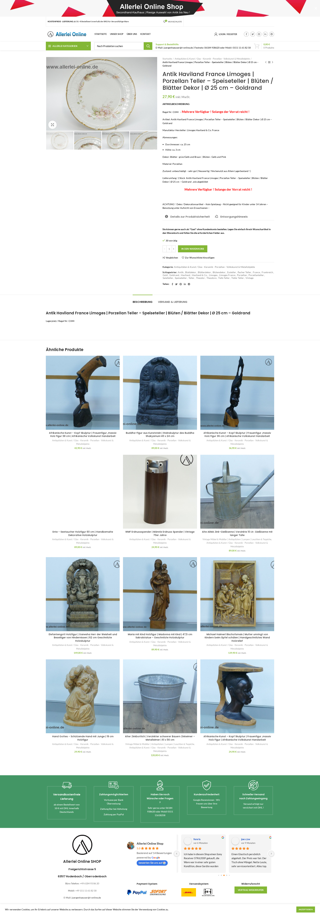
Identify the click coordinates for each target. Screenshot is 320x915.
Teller (191, 278)
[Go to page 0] (218, 875)
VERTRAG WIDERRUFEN (251, 890)
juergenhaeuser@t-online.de (86, 897)
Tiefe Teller (224, 278)
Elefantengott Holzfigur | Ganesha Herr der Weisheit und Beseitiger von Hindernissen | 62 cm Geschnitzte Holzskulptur (83, 638)
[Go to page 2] (224, 875)
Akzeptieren (306, 909)
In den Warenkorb (192, 248)
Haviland (185, 275)
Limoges (213, 275)
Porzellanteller (256, 275)
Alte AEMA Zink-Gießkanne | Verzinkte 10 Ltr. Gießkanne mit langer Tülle (237, 533)
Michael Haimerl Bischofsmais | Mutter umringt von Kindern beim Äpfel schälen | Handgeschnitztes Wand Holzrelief (237, 638)
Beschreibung (142, 302)
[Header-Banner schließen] (316, 8)
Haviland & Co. (199, 275)
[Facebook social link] (246, 34)
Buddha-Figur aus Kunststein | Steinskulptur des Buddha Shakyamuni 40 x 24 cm (160, 434)
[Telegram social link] (271, 34)
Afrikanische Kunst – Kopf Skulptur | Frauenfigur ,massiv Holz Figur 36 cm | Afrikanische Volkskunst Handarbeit (237, 434)
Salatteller (168, 278)
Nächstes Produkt (272, 62)
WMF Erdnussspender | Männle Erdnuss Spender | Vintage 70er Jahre (159, 533)
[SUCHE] (148, 46)
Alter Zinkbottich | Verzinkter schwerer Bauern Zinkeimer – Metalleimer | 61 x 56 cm (160, 738)
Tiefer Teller (237, 278)
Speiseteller (181, 278)
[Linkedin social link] (265, 34)
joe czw (242, 839)
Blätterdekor (204, 272)
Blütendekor (219, 272)
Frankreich (267, 272)
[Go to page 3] (226, 875)
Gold (165, 275)
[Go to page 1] (221, 875)
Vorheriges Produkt (266, 62)
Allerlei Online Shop (150, 843)
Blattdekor (190, 272)
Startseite (167, 58)
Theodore (211, 278)
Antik (181, 272)
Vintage (250, 278)
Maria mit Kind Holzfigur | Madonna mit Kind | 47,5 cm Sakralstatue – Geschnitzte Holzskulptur (160, 636)
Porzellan (242, 275)
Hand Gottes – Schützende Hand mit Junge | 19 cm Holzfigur (83, 738)
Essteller (231, 272)
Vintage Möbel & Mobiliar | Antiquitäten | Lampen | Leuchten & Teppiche (236, 539)
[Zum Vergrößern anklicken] (52, 125)
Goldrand (174, 275)
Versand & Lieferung (172, 302)
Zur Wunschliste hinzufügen (199, 257)
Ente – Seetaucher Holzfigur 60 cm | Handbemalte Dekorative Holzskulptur (82, 533)
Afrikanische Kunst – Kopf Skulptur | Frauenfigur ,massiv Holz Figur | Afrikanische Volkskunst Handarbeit (237, 738)
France (256, 272)
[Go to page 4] (229, 875)
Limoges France (227, 275)
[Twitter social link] (252, 34)
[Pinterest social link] (259, 34)
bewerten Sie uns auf (150, 862)
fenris (193, 839)
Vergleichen (172, 257)
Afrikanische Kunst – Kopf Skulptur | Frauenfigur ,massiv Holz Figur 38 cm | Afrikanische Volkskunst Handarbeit (82, 434)
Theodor (200, 278)
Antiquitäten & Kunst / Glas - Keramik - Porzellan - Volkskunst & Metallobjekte (212, 58)
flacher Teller (244, 272)
